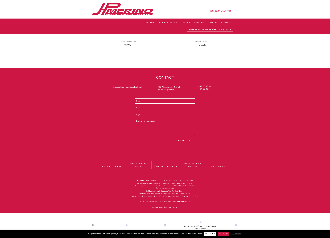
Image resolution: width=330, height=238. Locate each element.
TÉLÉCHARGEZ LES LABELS (139, 165)
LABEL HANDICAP (218, 166)
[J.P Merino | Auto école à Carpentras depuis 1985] (122, 9)
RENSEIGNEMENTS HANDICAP (192, 165)
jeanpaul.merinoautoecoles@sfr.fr (128, 87)
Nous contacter (220, 11)
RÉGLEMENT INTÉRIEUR (166, 166)
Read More (236, 234)
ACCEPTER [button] (210, 234)
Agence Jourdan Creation (180, 201)
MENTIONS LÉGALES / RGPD (165, 207)
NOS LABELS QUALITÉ (112, 166)
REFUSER (223, 234)
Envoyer (184, 140)
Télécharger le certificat (190, 196)
